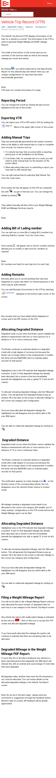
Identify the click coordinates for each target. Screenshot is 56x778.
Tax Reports (40, 27)
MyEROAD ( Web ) (15, 27)
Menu (49, 3)
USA (3, 27)
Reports (29, 27)
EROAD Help (5, 3)
